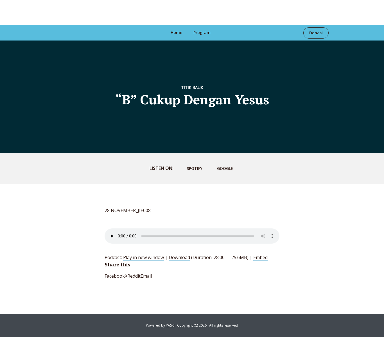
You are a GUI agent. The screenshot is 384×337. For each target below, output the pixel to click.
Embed (260, 257)
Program (202, 32)
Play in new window (143, 257)
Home (176, 32)
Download (179, 257)
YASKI (170, 325)
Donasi (316, 32)
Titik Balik (192, 87)
